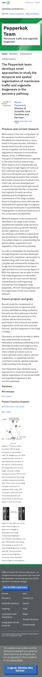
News (25, 614)
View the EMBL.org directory (15, 587)
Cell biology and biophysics (12, 9)
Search (37, 3)
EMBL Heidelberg (32, 14)
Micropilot (7, 396)
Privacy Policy (16, 660)
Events (26, 603)
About (25, 593)
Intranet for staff (16, 636)
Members (13, 54)
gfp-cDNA (6, 412)
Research (6, 598)
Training (6, 609)
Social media (29, 625)
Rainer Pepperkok (17, 14)
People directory (30, 619)
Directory (29, 3)
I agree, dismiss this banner (20, 669)
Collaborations (9, 59)
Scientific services (10, 603)
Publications (26, 54)
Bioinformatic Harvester (13, 407)
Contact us (28, 598)
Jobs (25, 609)
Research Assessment (30, 634)
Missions (5, 593)
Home (5, 54)
